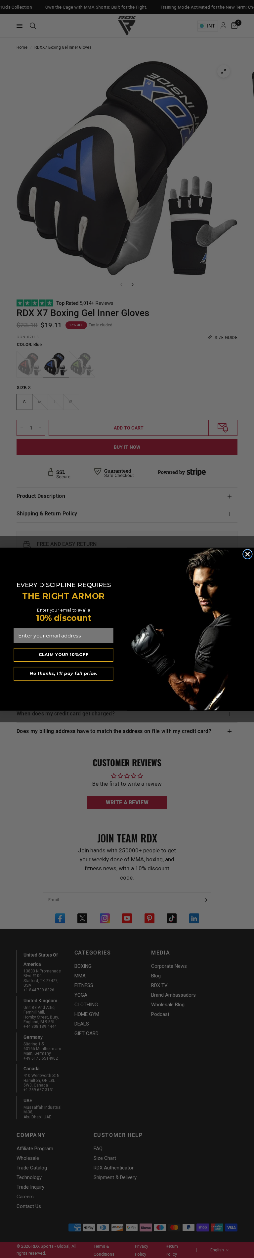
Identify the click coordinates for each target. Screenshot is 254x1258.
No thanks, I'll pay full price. (63, 673)
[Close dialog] (247, 554)
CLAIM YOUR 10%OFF (64, 654)
